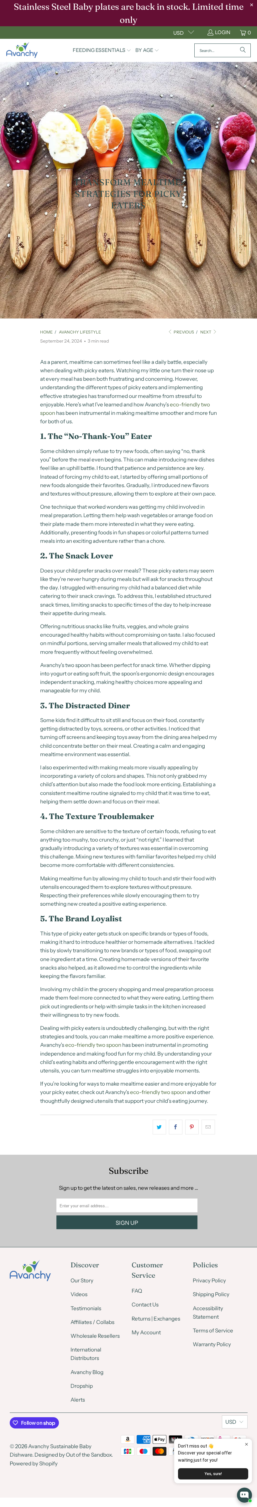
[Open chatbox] (244, 1495)
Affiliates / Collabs (92, 1322)
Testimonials (86, 1308)
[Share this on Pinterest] (192, 1127)
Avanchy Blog (87, 1372)
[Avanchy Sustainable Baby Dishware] (22, 50)
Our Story (82, 1280)
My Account (146, 1332)
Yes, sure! (213, 1474)
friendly (86, 1045)
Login (222, 32)
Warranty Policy (212, 1344)
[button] (102, 50)
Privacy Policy (209, 1280)
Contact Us (145, 1304)
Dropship (82, 1386)
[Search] (243, 50)
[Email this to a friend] (208, 1127)
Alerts (78, 1400)
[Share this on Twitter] (159, 1127)
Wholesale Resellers (95, 1336)
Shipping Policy (211, 1294)
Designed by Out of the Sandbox (73, 1455)
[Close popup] (246, 1444)
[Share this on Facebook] (175, 1127)
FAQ (137, 1291)
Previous (183, 331)
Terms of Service (213, 1330)
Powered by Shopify (34, 1463)
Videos (79, 1294)
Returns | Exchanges (156, 1319)
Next (206, 331)
